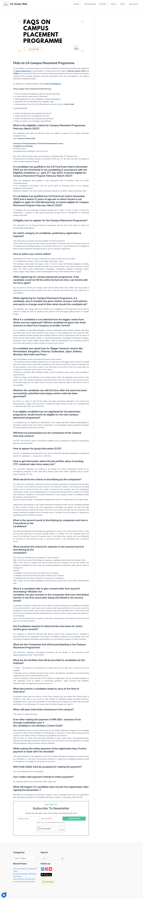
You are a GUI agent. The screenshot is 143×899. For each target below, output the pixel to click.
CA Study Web (18, 3)
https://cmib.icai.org (53, 99)
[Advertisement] (115, 43)
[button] (80, 4)
